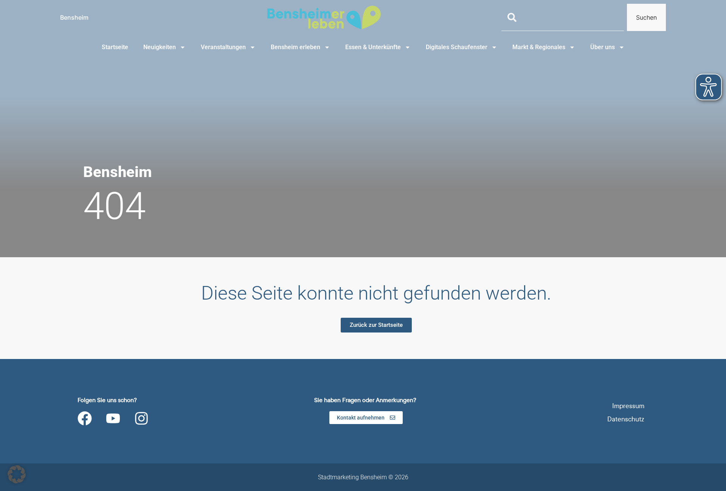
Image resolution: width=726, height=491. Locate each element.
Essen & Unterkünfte (373, 47)
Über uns (602, 47)
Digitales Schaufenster (456, 47)
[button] (16, 474)
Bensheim (74, 17)
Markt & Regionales (538, 47)
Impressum (628, 406)
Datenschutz (625, 419)
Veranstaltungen (223, 47)
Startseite (115, 47)
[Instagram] (141, 418)
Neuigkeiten (159, 47)
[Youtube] (113, 418)
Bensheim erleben (295, 47)
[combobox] (562, 17)
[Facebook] (85, 418)
